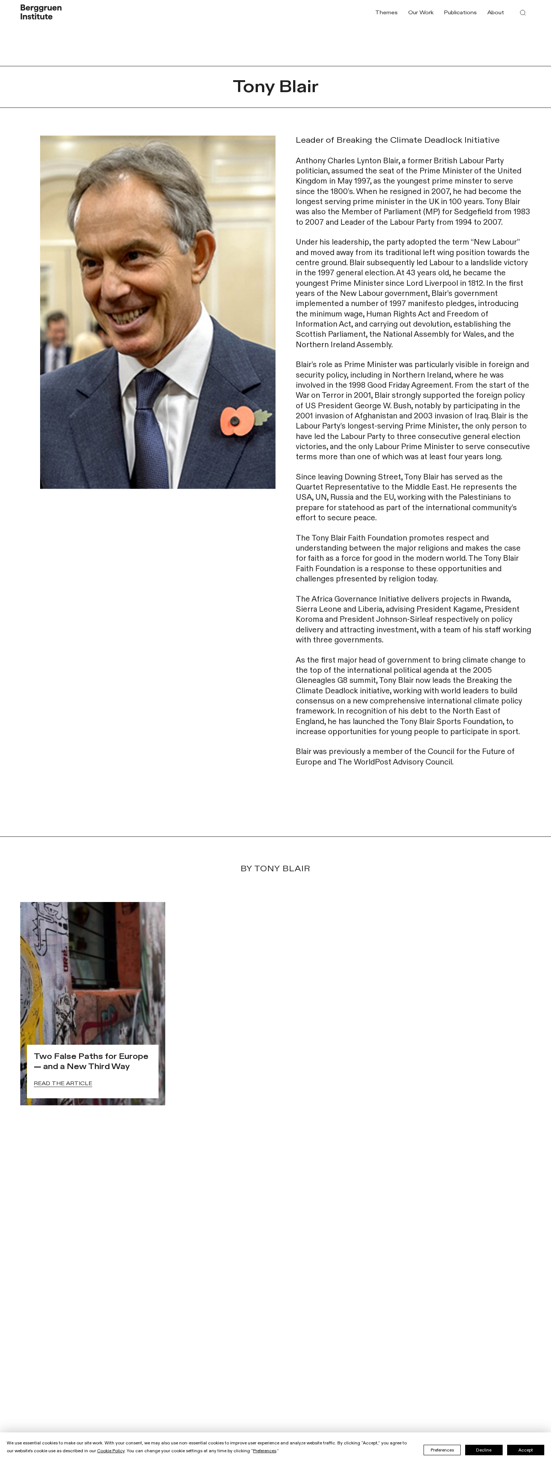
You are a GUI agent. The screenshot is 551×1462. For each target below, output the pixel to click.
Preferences (442, 1450)
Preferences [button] (264, 1451)
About (495, 12)
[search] (523, 12)
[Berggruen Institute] (41, 12)
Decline (483, 1450)
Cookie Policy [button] (110, 1451)
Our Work (421, 12)
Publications (460, 12)
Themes (386, 12)
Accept (525, 1450)
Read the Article (63, 1083)
